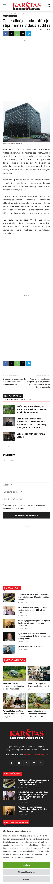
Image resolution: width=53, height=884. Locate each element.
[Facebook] (5, 33)
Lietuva (13, 13)
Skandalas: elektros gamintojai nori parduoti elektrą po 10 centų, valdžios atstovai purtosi (33, 782)
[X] (11, 33)
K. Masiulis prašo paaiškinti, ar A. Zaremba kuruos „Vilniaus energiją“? (14, 382)
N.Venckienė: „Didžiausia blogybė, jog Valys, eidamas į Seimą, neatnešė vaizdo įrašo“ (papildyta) (38, 383)
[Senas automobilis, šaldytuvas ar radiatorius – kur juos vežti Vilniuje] (14, 673)
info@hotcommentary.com (36, 755)
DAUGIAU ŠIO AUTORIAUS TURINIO (18, 400)
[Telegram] (28, 33)
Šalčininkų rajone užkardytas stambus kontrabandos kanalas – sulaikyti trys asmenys (33, 409)
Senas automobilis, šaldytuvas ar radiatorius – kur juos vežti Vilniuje (14, 686)
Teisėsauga (22, 13)
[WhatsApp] (17, 33)
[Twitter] (26, 763)
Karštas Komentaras (10, 30)
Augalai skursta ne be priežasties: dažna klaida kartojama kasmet (38, 714)
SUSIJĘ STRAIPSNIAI (12, 396)
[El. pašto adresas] (22, 33)
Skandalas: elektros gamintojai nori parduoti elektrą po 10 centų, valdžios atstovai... (33, 597)
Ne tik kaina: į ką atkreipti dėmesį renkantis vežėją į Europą (38, 686)
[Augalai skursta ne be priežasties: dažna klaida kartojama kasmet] (39, 701)
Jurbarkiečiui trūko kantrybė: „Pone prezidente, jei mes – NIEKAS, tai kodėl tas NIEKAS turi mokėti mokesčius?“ (32, 795)
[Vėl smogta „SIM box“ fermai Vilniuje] (9, 436)
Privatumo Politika (25, 857)
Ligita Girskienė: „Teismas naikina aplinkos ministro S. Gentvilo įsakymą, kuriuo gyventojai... (33, 636)
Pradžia (5, 13)
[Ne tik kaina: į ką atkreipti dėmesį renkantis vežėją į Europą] (39, 673)
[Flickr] (41, 763)
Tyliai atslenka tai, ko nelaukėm (30, 646)
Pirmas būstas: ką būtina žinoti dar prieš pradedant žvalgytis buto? (13, 714)
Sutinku (26, 865)
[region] (26, 855)
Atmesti (26, 879)
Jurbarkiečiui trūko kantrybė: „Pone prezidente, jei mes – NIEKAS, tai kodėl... (32, 610)
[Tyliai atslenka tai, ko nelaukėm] (9, 649)
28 (49, 30)
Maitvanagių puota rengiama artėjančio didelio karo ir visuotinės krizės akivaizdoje (33, 623)
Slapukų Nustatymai (26, 872)
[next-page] (8, 446)
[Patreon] (34, 763)
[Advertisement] (26, 68)
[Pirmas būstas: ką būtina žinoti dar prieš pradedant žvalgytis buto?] (14, 701)
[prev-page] (4, 446)
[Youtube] (19, 763)
